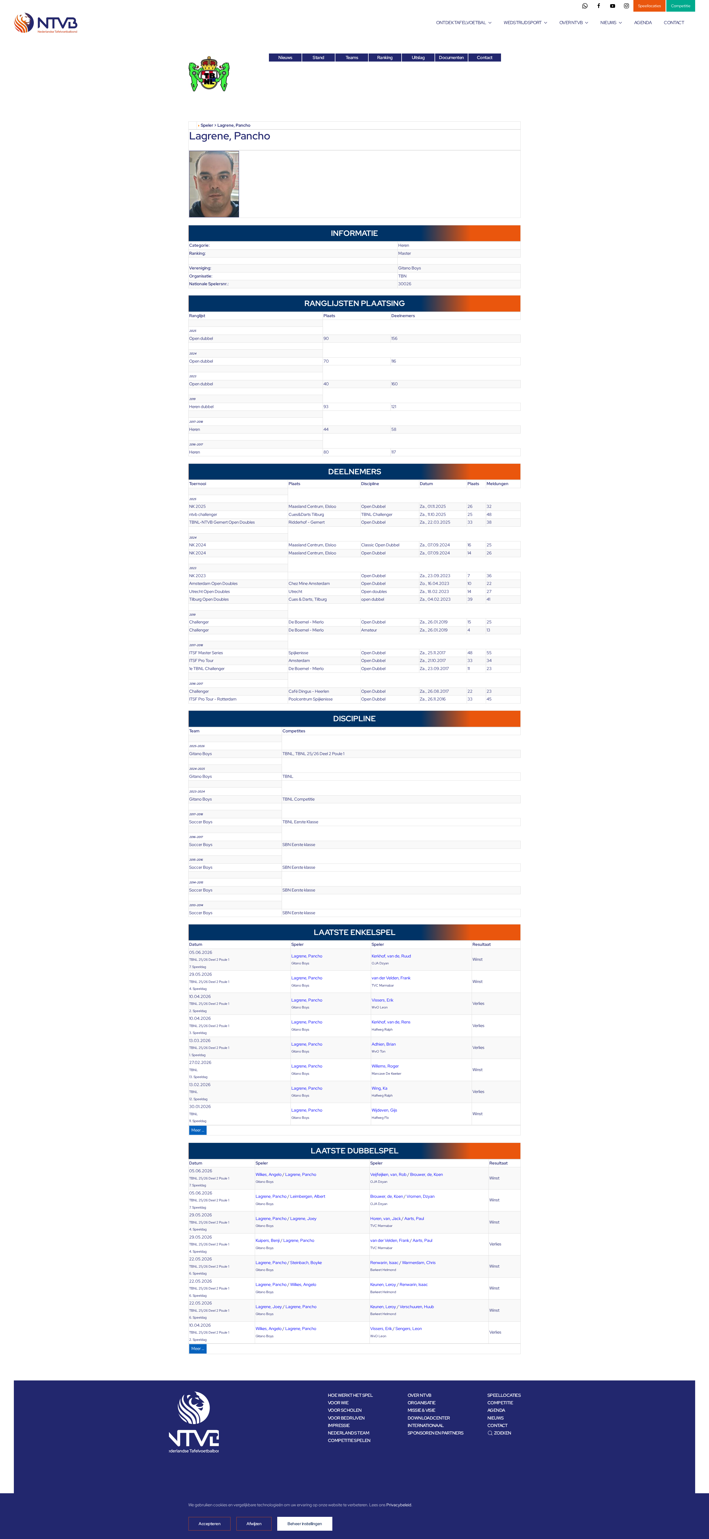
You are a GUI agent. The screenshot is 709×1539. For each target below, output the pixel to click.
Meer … (197, 1130)
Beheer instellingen (304, 1524)
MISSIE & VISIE (421, 1410)
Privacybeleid (398, 1505)
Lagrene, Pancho (306, 956)
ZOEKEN (502, 1433)
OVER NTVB (419, 1395)
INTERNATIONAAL (426, 1425)
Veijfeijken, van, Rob (388, 1174)
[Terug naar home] (46, 23)
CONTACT (674, 23)
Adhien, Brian (384, 1044)
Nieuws (285, 57)
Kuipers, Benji (268, 1240)
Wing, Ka (379, 1088)
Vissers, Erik (382, 1000)
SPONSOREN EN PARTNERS (435, 1433)
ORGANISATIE (421, 1403)
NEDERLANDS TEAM (348, 1433)
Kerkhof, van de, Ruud (391, 956)
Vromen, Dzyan (421, 1196)
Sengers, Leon (408, 1328)
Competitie (680, 5)
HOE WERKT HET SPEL (350, 1395)
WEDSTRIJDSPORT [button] (523, 23)
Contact (484, 57)
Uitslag (418, 57)
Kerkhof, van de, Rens (391, 1022)
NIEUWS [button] (608, 23)
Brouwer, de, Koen (426, 1174)
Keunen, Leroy (383, 1284)
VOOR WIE (338, 1403)
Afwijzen (253, 1524)
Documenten (451, 57)
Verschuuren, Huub (417, 1306)
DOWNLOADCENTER (429, 1418)
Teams (352, 57)
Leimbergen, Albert (307, 1196)
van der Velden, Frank (391, 978)
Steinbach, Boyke (306, 1262)
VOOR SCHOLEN (345, 1410)
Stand (318, 57)
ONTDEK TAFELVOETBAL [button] (461, 23)
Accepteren (209, 1524)
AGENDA (643, 23)
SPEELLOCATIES (504, 1395)
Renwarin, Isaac (384, 1262)
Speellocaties (649, 5)
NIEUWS (495, 1418)
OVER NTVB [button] (571, 23)
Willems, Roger (385, 1066)
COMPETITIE (500, 1403)
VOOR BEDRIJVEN (346, 1418)
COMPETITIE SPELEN (349, 1440)
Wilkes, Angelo (269, 1174)
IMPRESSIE (339, 1425)
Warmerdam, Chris (419, 1262)
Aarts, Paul (414, 1218)
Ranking (385, 57)
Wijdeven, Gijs (384, 1110)
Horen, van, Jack (385, 1218)
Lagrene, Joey (303, 1218)
